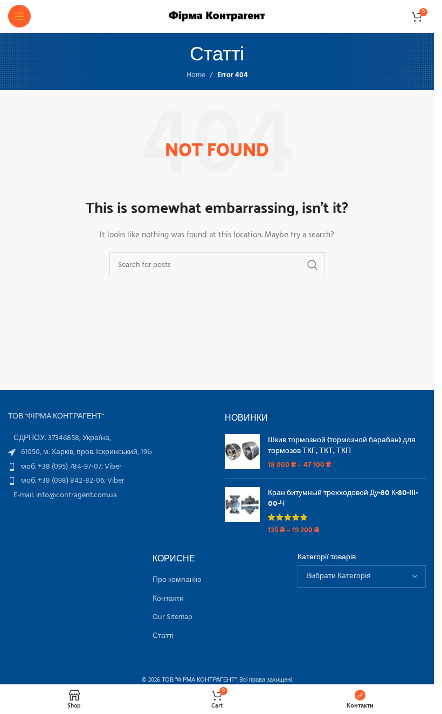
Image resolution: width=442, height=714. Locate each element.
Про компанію (177, 580)
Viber (113, 467)
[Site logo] (217, 16)
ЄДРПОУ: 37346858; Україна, (62, 438)
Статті (163, 636)
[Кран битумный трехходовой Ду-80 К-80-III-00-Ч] (242, 511)
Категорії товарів (327, 557)
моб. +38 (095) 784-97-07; (63, 467)
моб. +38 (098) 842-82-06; (64, 481)
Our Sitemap (172, 617)
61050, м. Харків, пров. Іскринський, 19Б (86, 452)
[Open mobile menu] (19, 16)
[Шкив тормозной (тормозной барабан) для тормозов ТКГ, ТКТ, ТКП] (242, 452)
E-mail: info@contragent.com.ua (65, 495)
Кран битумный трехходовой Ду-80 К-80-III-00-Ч (343, 497)
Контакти (168, 599)
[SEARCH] (312, 264)
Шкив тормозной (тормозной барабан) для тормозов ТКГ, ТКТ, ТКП (342, 444)
